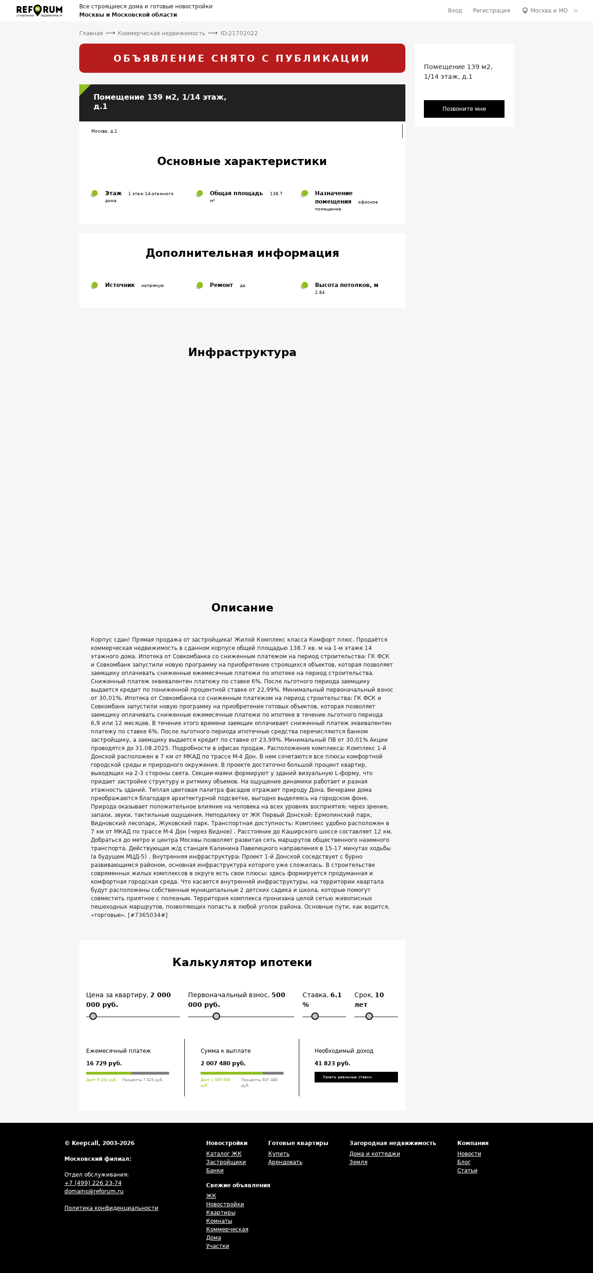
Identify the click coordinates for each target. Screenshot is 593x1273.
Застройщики (226, 1162)
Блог (464, 1162)
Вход (455, 10)
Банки (215, 1170)
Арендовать (285, 1162)
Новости (469, 1154)
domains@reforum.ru (94, 1191)
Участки (217, 1246)
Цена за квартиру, (128, 999)
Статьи (467, 1170)
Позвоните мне (464, 109)
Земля (358, 1162)
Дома (213, 1238)
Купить (279, 1154)
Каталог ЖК (224, 1154)
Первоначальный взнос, (236, 999)
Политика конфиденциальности (111, 1208)
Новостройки (225, 1204)
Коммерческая (227, 1229)
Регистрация (491, 10)
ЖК (211, 1196)
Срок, (369, 999)
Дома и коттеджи (374, 1154)
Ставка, (322, 999)
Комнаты (219, 1221)
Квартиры (220, 1212)
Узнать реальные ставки (347, 1077)
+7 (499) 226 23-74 (93, 1183)
